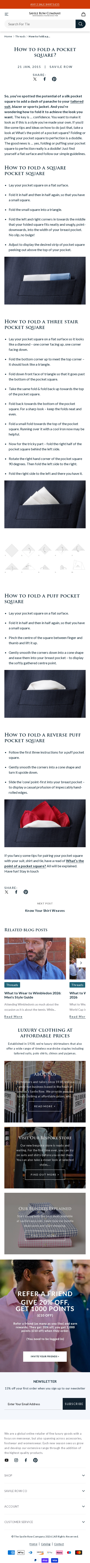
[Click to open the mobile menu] (6, 14)
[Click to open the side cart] (83, 14)
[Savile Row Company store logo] (45, 14)
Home (33, 1544)
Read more (13, 1016)
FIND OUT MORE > (45, 1174)
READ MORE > (45, 1106)
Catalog (45, 1544)
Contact (59, 1544)
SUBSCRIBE (74, 1404)
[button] (81, 962)
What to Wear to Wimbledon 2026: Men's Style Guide (32, 995)
